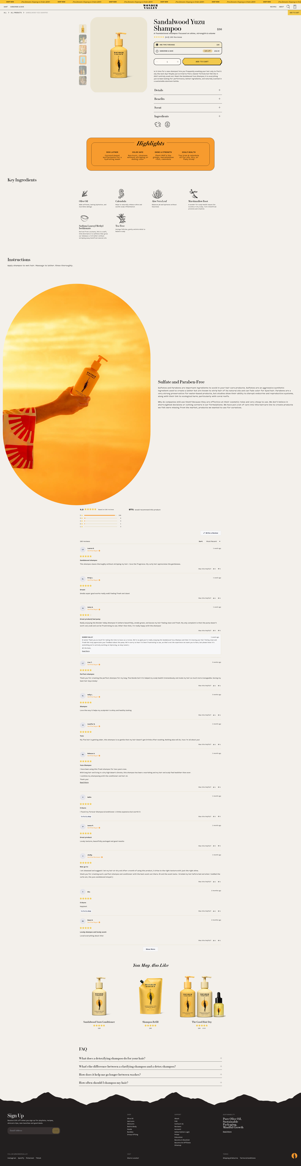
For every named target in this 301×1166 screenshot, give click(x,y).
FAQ (175, 1121)
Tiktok (38, 1158)
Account (177, 1129)
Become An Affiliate (182, 1142)
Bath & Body (132, 1126)
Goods (129, 1129)
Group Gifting (132, 1134)
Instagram (12, 1158)
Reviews (177, 1126)
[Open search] (288, 6)
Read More (227, 1131)
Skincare (130, 1124)
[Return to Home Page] (150, 7)
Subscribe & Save (17, 7)
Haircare (130, 1121)
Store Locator (133, 1158)
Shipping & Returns (230, 1158)
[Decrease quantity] (157, 62)
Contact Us (178, 1124)
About (281, 7)
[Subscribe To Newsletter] (55, 1131)
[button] (100, 515)
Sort (201, 541)
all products (16, 12)
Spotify (21, 1158)
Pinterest (30, 1158)
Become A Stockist (182, 1140)
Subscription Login (182, 1132)
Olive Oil (130, 1118)
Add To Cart (99, 1030)
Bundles (130, 1132)
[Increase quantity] (178, 62)
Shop (6, 7)
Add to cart (294, 12)
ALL (5, 12)
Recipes (273, 7)
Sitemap (177, 1145)
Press (176, 1134)
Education (178, 1137)
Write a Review (213, 533)
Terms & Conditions (247, 1158)
